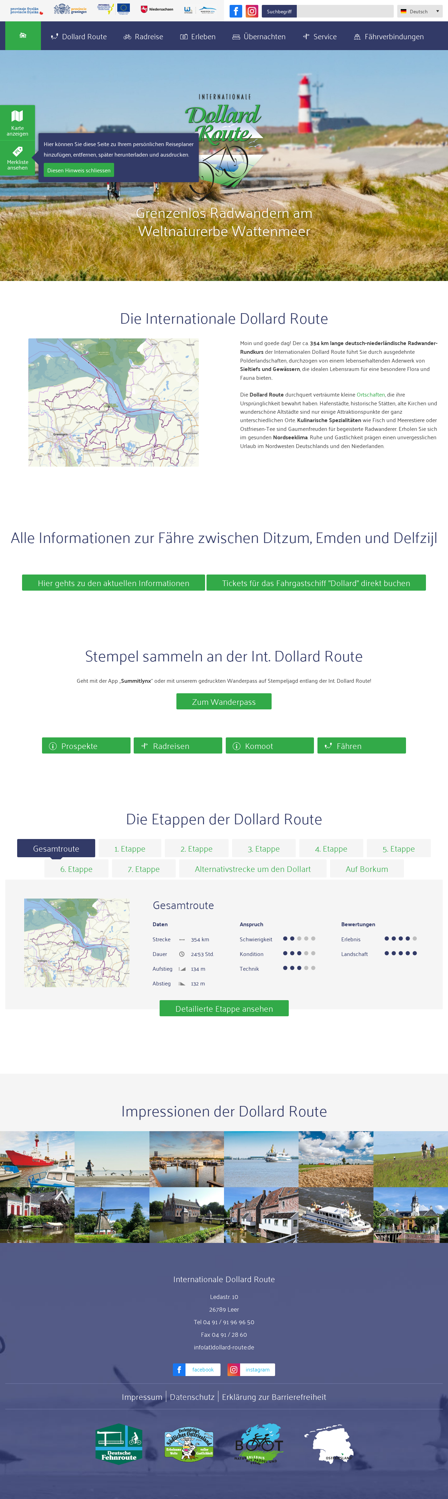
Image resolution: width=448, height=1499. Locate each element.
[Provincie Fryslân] (27, 11)
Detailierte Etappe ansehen (224, 1008)
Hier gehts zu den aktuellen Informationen (113, 582)
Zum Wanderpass (224, 701)
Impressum (142, 1396)
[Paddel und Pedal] (259, 1444)
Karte (17, 130)
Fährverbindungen (394, 35)
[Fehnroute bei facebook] (236, 11)
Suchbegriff (279, 11)
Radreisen (171, 745)
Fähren (349, 745)
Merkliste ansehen (17, 164)
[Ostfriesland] (329, 1444)
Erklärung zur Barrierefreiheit (274, 1396)
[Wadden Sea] (200, 11)
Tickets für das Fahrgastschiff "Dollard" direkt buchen (316, 582)
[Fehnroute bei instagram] (252, 11)
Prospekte (79, 745)
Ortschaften (371, 394)
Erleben (203, 35)
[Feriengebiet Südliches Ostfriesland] (189, 1444)
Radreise (149, 35)
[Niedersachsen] (156, 9)
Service (325, 35)
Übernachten (265, 35)
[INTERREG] (113, 9)
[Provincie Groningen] (70, 9)
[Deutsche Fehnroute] (119, 1444)
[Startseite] (23, 35)
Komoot (259, 745)
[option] (56, 848)
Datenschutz (192, 1396)
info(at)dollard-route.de (224, 1346)
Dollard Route (84, 35)
